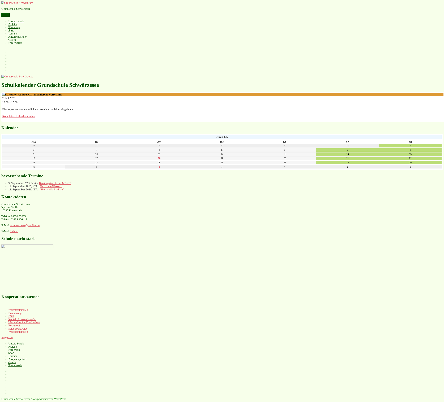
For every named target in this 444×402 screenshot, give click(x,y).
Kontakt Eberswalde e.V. (22, 319)
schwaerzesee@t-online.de (25, 225)
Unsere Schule (16, 21)
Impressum (7, 337)
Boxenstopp (15, 313)
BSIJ (11, 316)
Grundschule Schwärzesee (15, 8)
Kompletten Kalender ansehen (18, 116)
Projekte (12, 24)
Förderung (14, 27)
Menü (5, 15)
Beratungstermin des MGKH (55, 183)
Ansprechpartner (17, 36)
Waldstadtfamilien (18, 309)
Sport (11, 30)
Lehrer (14, 231)
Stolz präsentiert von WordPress (48, 398)
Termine (12, 33)
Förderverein (15, 42)
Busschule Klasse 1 (51, 186)
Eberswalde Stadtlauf (52, 189)
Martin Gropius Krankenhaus (24, 322)
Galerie (12, 39)
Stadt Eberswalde (17, 328)
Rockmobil (14, 325)
